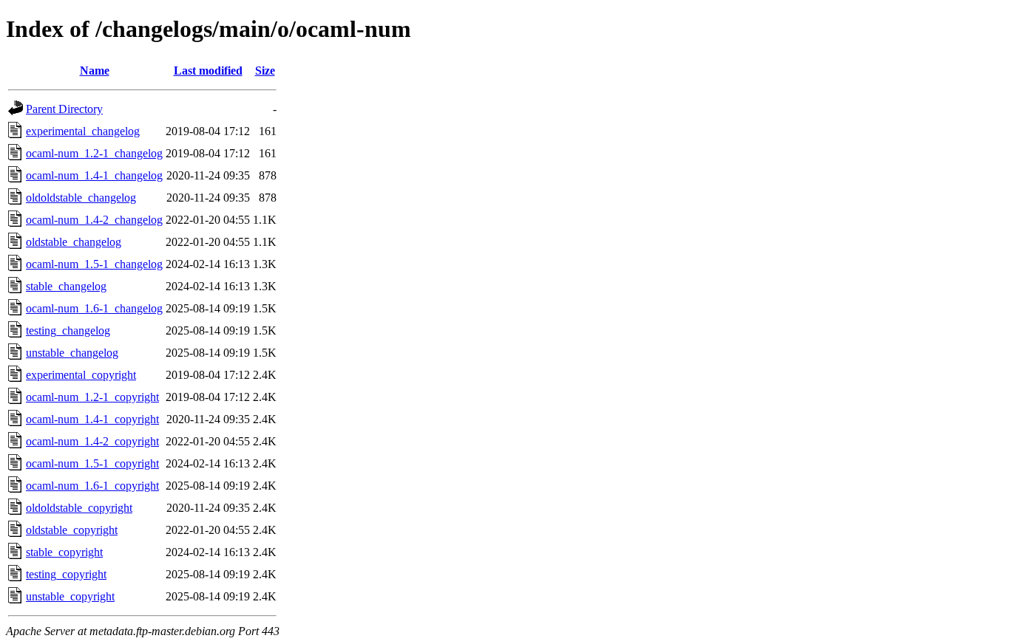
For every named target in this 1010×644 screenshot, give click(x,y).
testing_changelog (68, 330)
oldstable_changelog (73, 242)
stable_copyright (64, 552)
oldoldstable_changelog (81, 197)
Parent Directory (64, 109)
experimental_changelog (83, 131)
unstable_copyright (70, 596)
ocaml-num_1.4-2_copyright (92, 441)
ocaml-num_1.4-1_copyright (92, 419)
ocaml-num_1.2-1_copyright (92, 397)
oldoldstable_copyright (79, 507)
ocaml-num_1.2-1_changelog (94, 153)
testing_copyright (66, 574)
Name (94, 70)
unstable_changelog (72, 352)
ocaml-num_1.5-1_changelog (94, 264)
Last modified (208, 70)
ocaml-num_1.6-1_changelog (94, 308)
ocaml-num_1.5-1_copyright (92, 463)
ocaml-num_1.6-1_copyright (92, 485)
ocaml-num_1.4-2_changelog (94, 219)
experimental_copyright (81, 375)
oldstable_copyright (72, 530)
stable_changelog (66, 286)
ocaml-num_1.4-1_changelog (94, 175)
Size (265, 70)
